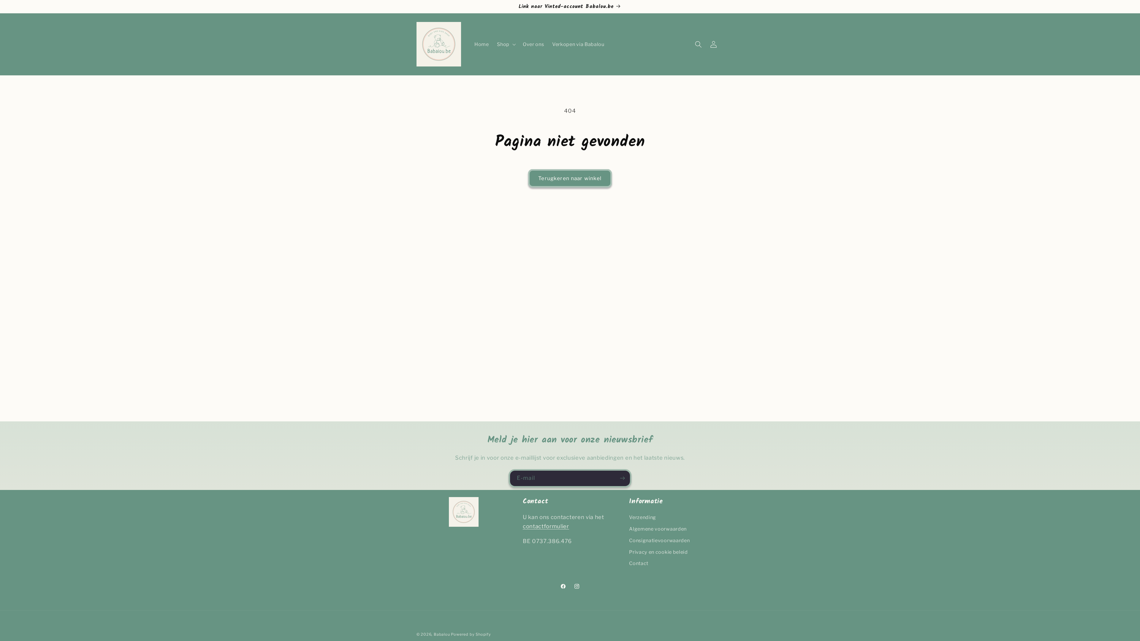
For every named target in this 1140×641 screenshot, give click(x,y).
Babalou (442, 634)
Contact (638, 563)
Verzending (642, 517)
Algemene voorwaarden (658, 529)
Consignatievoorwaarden (659, 540)
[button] (506, 44)
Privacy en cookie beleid (658, 552)
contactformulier (546, 526)
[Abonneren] (622, 478)
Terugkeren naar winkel (569, 178)
